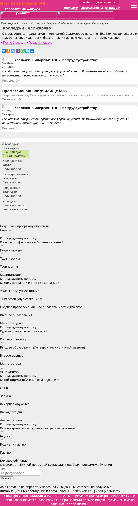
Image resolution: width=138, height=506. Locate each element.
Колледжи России (14, 23)
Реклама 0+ (10, 80)
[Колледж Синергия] (9, 67)
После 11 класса (40, 42)
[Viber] (18, 51)
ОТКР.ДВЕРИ (112, 7)
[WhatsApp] (23, 51)
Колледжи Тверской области (52, 23)
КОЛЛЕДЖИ (70, 7)
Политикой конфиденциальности (95, 491)
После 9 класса (14, 42)
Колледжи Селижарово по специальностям (15, 205)
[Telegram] (13, 51)
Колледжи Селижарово (16, 154)
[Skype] (27, 51)
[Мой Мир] (32, 51)
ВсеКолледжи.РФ (73, 504)
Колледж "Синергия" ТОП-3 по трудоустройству (55, 60)
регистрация (105, 2)
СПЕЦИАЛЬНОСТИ (92, 7)
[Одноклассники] (8, 51)
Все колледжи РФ (37, 496)
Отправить (6, 478)
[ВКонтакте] (4, 51)
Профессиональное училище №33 (34, 90)
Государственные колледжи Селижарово (15, 178)
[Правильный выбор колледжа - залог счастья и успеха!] (15, 148)
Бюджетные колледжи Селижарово (12, 192)
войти (87, 2)
